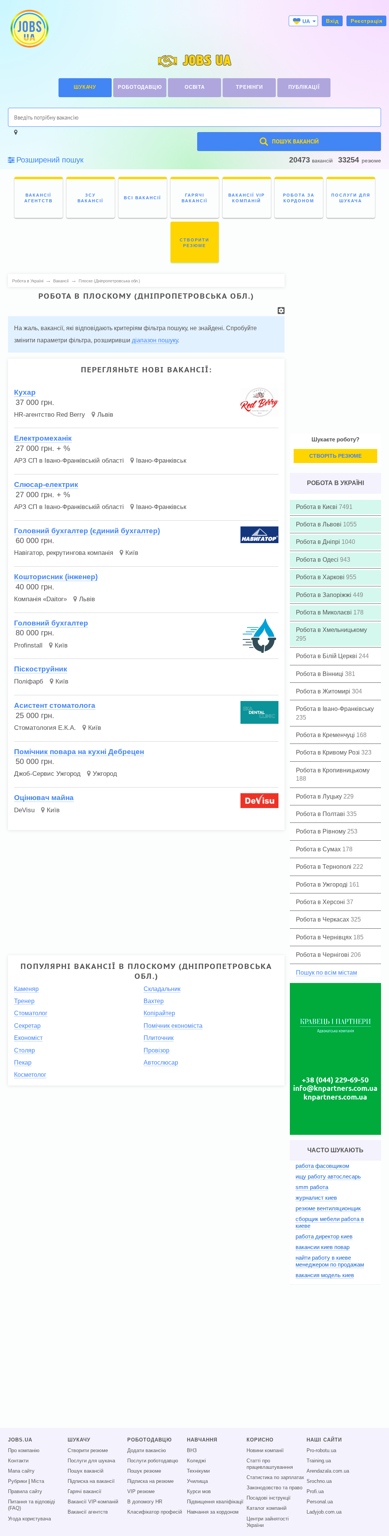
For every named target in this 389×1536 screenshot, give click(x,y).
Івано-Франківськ (161, 460)
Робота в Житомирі (324, 691)
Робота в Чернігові (323, 955)
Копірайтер (159, 1013)
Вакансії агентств (88, 1512)
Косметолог (30, 1074)
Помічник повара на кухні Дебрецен (79, 752)
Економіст (28, 1038)
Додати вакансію (146, 1450)
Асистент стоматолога (54, 705)
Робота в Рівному (321, 831)
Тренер (24, 1001)
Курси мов (199, 1491)
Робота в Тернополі (324, 866)
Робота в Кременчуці (326, 735)
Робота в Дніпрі (319, 542)
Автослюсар (161, 1062)
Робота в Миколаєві (324, 612)
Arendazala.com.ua (328, 1471)
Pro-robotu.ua (321, 1450)
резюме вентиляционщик (328, 1208)
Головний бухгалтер (51, 623)
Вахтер (154, 1001)
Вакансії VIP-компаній (93, 1501)
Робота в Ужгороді (322, 884)
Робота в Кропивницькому (333, 770)
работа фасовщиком (322, 1166)
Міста (37, 1481)
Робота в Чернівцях (324, 937)
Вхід (332, 21)
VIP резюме (141, 1491)
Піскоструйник (40, 669)
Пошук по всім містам (326, 972)
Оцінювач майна (44, 798)
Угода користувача (29, 1519)
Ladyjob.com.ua (324, 1512)
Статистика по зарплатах (275, 1477)
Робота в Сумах (319, 849)
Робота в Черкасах (323, 919)
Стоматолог (30, 1013)
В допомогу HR (144, 1501)
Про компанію (24, 1450)
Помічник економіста (173, 1025)
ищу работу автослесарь (328, 1176)
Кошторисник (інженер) (56, 577)
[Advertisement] (146, 889)
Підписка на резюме (150, 1481)
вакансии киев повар (322, 1247)
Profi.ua (315, 1491)
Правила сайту (25, 1491)
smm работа (312, 1187)
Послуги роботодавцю (152, 1461)
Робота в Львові (319, 524)
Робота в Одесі (318, 559)
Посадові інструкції (269, 1498)
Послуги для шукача (91, 1461)
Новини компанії (265, 1450)
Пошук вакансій (85, 1471)
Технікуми (198, 1471)
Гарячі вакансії (84, 1491)
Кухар (25, 392)
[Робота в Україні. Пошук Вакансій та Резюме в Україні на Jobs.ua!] (29, 28)
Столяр (24, 1050)
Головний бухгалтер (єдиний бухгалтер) (87, 531)
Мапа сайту (21, 1471)
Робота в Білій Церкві (327, 656)
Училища (197, 1481)
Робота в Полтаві (321, 814)
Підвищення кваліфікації (215, 1501)
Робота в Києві (317, 507)
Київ (131, 552)
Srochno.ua (319, 1481)
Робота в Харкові (321, 577)
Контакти (18, 1461)
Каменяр (26, 989)
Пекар (23, 1062)
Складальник (162, 989)
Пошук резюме (144, 1471)
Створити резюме (88, 1450)
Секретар (27, 1025)
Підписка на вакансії (91, 1481)
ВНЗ (192, 1450)
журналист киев (316, 1197)
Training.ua (319, 1461)
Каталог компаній (266, 1508)
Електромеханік (43, 438)
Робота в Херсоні (321, 902)
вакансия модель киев (325, 1275)
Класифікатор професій (154, 1512)
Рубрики (17, 1481)
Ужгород (105, 773)
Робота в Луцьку (319, 796)
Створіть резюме (335, 456)
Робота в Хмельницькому (331, 630)
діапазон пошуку (155, 340)
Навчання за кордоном (213, 1512)
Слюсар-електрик (46, 484)
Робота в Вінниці (320, 674)
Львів (105, 414)
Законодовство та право (274, 1487)
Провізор (156, 1050)
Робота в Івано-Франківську (335, 709)
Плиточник (159, 1038)
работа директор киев (324, 1236)
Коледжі (196, 1461)
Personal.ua (320, 1501)
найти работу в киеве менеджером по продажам (330, 1261)
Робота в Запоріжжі (324, 595)
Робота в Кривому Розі (328, 752)
